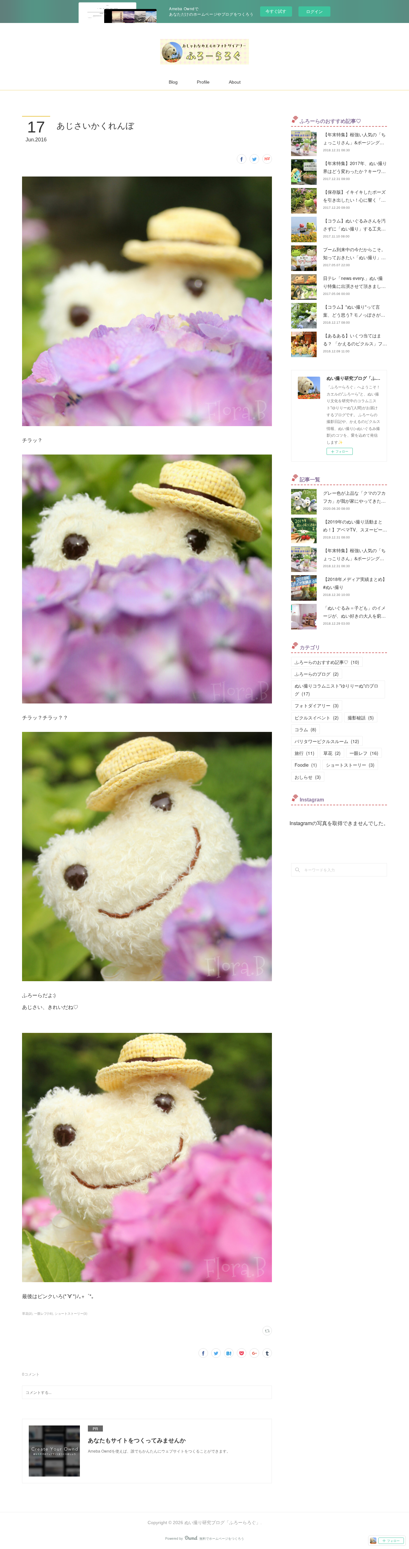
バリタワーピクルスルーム (327, 741)
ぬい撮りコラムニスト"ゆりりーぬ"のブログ (336, 689)
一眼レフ (364, 753)
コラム (305, 729)
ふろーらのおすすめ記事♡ (327, 662)
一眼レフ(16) (43, 1313)
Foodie (306, 765)
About (235, 82)
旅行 (304, 753)
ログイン (314, 11)
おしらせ (308, 777)
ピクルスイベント (317, 717)
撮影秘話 (361, 717)
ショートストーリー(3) (71, 1313)
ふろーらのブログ (317, 674)
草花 (332, 753)
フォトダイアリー (317, 705)
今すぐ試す (276, 11)
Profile (203, 82)
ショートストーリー (350, 765)
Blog (173, 82)
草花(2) (27, 1313)
